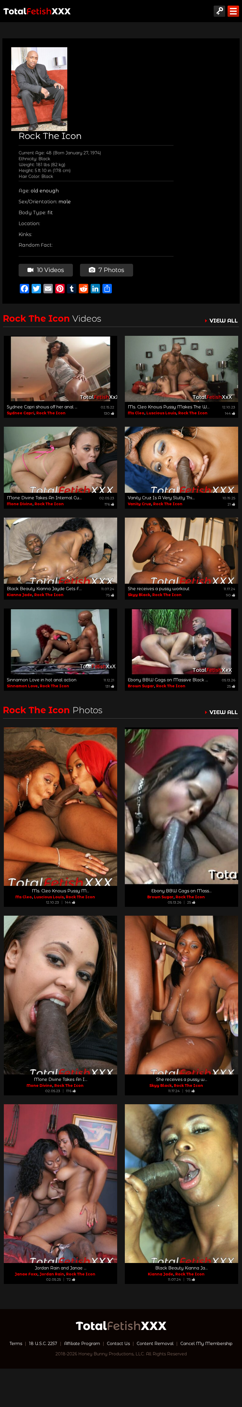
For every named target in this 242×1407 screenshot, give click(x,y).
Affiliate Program (82, 1343)
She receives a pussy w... (181, 1079)
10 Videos (49, 270)
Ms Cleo (136, 413)
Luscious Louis (161, 413)
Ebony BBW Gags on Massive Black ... (168, 680)
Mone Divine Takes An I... (60, 1079)
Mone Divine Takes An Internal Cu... (44, 497)
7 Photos (110, 270)
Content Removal (155, 1343)
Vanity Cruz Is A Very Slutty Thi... (161, 497)
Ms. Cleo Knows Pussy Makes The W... (169, 407)
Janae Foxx (26, 1274)
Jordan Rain (52, 1274)
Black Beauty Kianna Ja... (181, 1268)
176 (107, 504)
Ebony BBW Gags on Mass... (181, 891)
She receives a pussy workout (158, 588)
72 (69, 1279)
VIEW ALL (224, 321)
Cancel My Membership (206, 1343)
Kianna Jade (19, 595)
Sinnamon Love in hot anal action (41, 680)
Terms (15, 1343)
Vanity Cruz (139, 504)
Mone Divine (19, 504)
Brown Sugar (141, 686)
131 (107, 686)
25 (229, 686)
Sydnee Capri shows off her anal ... (42, 407)
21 (229, 504)
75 (108, 595)
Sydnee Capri (20, 413)
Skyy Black (139, 595)
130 (107, 413)
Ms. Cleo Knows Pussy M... (60, 891)
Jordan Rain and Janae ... (60, 1268)
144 (228, 413)
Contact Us (118, 1343)
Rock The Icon (51, 413)
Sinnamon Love (22, 686)
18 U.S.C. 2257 (43, 1343)
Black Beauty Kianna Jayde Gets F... (44, 588)
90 (228, 595)
